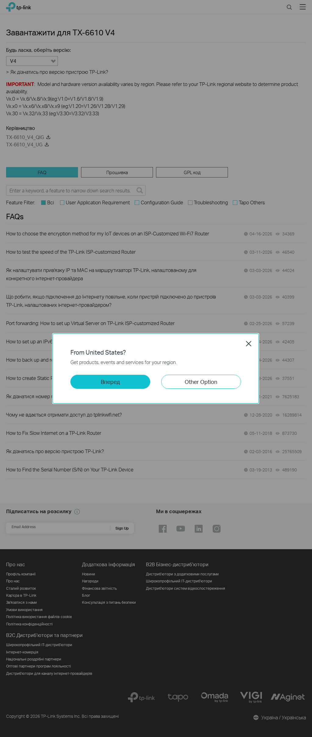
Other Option (201, 381)
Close (249, 343)
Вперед (110, 381)
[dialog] (156, 368)
